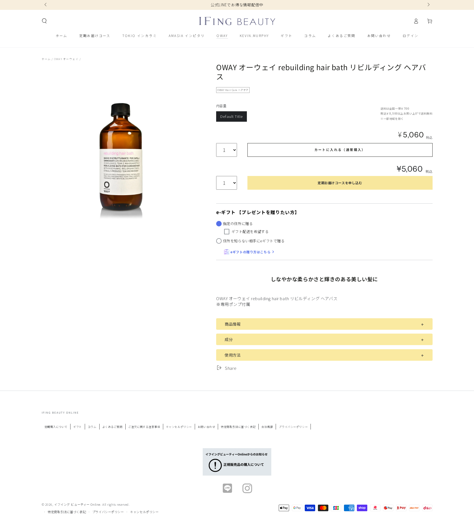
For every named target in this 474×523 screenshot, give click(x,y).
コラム (92, 427)
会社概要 (267, 427)
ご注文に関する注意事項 (144, 427)
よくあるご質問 (112, 427)
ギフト (77, 427)
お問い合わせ (206, 427)
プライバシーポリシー (293, 427)
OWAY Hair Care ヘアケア (233, 90)
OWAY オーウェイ (66, 59)
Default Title (231, 116)
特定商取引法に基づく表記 (238, 427)
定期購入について (56, 427)
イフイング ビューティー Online (77, 504)
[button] (44, 21)
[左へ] (46, 5)
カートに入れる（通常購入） (340, 149)
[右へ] (428, 5)
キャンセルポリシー (179, 427)
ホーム (46, 59)
